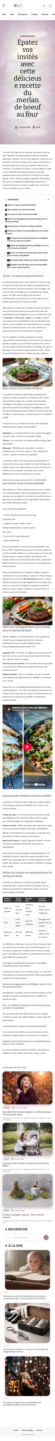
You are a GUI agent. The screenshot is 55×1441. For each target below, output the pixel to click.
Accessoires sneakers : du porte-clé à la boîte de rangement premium (25, 1350)
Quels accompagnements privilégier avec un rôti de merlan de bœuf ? (28, 246)
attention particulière (28, 172)
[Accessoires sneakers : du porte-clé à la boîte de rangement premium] (27, 1323)
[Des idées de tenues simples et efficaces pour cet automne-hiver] (27, 1087)
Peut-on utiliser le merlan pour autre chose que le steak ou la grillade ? (27, 254)
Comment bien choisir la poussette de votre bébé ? (26, 1164)
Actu (38, 127)
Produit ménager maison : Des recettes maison (23, 1216)
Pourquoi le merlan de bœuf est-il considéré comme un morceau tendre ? (27, 239)
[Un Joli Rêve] (18, 6)
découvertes (7, 159)
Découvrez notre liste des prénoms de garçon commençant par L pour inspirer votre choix (24, 1297)
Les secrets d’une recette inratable (22, 214)
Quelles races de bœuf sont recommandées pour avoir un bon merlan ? (27, 266)
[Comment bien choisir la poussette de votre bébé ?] (27, 1139)
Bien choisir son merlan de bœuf (21, 210)
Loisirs (6, 1345)
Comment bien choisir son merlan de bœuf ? (29, 260)
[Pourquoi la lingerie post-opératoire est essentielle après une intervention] (27, 1376)
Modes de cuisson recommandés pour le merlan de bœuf (26, 232)
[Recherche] (44, 6)
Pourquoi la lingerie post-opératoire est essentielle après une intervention (22, 1403)
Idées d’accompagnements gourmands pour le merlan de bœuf (26, 220)
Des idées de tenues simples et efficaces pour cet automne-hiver (27, 1113)
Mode (6, 1108)
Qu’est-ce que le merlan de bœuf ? (21, 205)
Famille (7, 1292)
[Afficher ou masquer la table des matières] (34, 199)
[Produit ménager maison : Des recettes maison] (27, 1190)
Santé (6, 1399)
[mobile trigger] (5, 6)
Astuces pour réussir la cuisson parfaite (25, 226)
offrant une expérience (23, 179)
